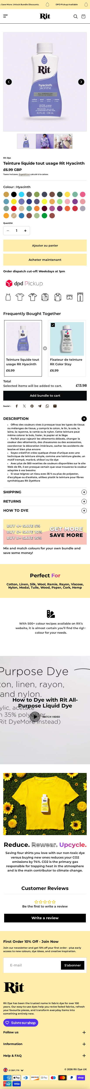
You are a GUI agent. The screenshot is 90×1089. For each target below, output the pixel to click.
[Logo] (45, 16)
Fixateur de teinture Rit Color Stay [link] (66, 362)
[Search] (75, 16)
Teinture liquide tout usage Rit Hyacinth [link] (22, 362)
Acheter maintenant (45, 260)
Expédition (24, 174)
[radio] (6, 194)
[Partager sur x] (24, 406)
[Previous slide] (8, 82)
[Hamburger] (5, 16)
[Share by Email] (55, 406)
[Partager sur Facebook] (17, 406)
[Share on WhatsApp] (47, 406)
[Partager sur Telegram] (39, 406)
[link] (23, 339)
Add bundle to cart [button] (45, 396)
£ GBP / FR (14, 1070)
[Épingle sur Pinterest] (32, 406)
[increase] (25, 230)
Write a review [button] (45, 918)
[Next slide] (81, 82)
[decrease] (7, 230)
